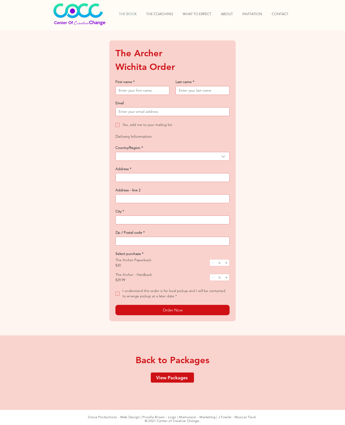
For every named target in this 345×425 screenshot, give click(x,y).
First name (125, 82)
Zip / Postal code (130, 232)
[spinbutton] (219, 262)
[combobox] (172, 156)
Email (119, 103)
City (119, 211)
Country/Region (129, 148)
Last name (185, 82)
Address (123, 169)
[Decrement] (213, 262)
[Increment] (226, 262)
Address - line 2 (127, 190)
